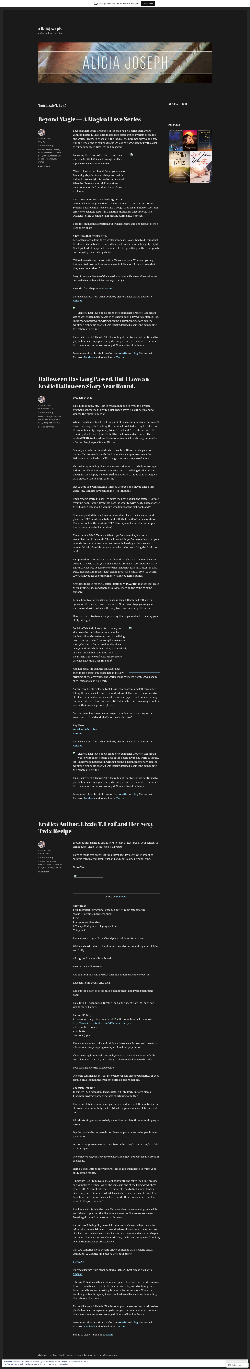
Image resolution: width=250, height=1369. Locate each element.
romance (49, 159)
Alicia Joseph (44, 138)
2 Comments (44, 166)
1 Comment (43, 872)
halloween (56, 416)
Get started (148, 3)
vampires (47, 423)
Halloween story (45, 420)
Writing (49, 145)
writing (56, 423)
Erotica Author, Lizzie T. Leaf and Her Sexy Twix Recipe (96, 827)
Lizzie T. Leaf (51, 864)
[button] (175, 140)
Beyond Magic (45, 150)
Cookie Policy (62, 1364)
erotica (41, 864)
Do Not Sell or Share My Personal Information (96, 1355)
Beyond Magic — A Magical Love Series (89, 119)
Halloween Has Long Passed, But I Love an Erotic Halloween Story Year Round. (93, 382)
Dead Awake (44, 416)
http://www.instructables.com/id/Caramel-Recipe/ (102, 1023)
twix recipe (48, 868)
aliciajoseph (50, 28)
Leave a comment (46, 427)
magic (46, 156)
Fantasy (56, 150)
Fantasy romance (46, 153)
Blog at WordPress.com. (63, 1355)
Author (41, 145)
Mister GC (121, 896)
